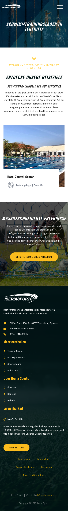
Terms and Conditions (34, 475)
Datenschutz (43, 459)
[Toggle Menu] (60, 7)
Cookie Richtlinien (25, 467)
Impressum (24, 459)
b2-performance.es (47, 495)
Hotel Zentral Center (20, 176)
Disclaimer (46, 467)
